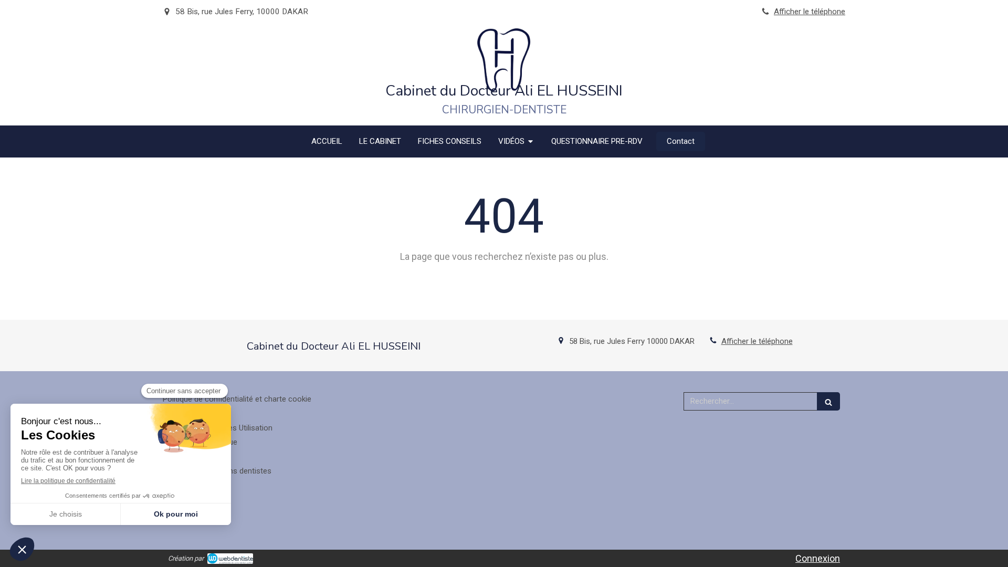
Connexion (817, 558)
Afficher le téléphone (809, 11)
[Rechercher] (828, 401)
